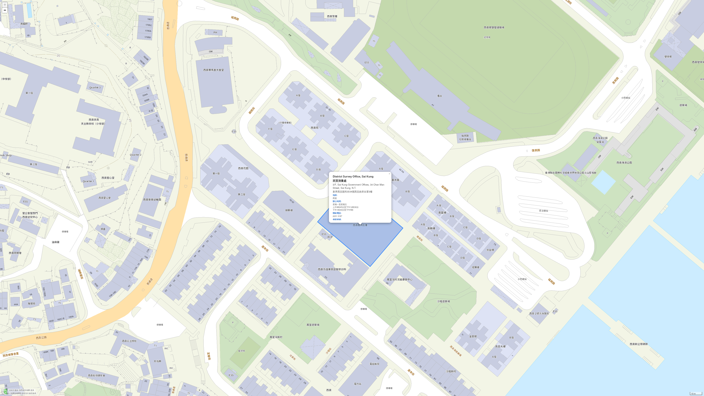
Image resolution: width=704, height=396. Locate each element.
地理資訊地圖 (24, 390)
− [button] (5, 10)
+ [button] (5, 4)
